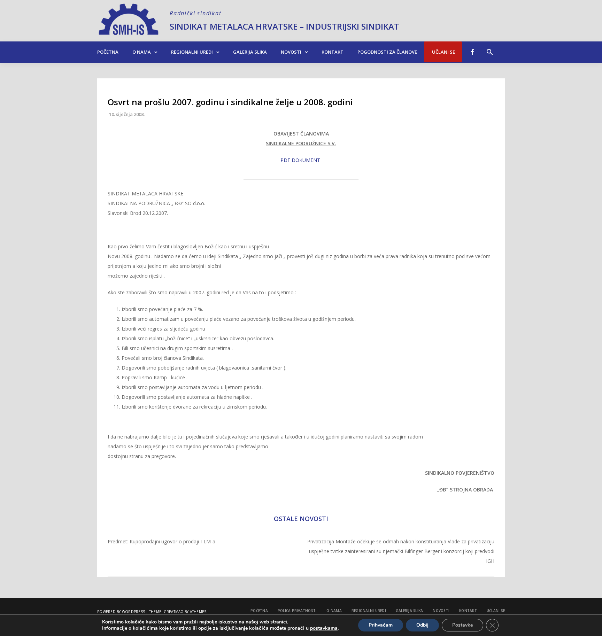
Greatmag (174, 611)
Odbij (422, 625)
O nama (141, 52)
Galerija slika (250, 52)
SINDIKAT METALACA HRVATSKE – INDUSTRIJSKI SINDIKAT (284, 26)
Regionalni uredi (192, 52)
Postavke (462, 625)
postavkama (324, 628)
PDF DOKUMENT (300, 160)
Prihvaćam (381, 625)
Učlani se (443, 52)
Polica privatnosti (297, 610)
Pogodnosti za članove (387, 52)
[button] (490, 48)
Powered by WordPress (121, 611)
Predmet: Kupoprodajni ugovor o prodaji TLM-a (161, 541)
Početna (107, 52)
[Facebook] (472, 51)
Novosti (291, 52)
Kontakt (333, 52)
